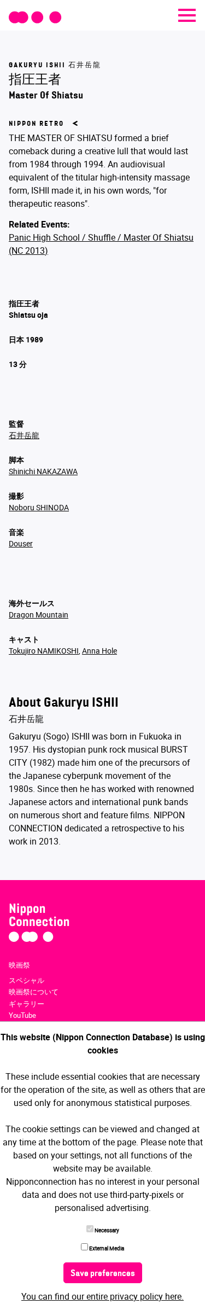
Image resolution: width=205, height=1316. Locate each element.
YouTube (22, 1015)
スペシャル (26, 980)
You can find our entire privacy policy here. (102, 1296)
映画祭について (33, 992)
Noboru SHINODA (39, 507)
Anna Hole (99, 650)
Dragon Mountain (38, 614)
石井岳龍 (24, 435)
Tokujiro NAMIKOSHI (44, 650)
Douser (21, 543)
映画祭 (19, 965)
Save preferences (103, 1274)
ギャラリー (26, 1004)
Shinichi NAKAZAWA (43, 471)
